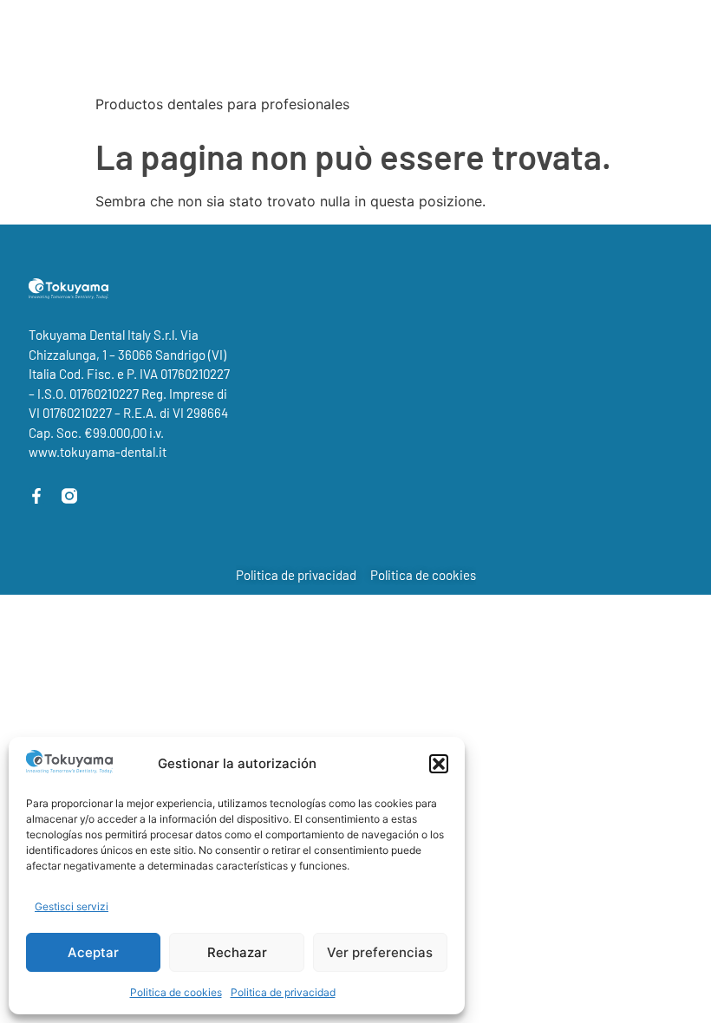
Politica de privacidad (283, 992)
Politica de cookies (176, 992)
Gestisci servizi (71, 906)
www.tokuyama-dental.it (97, 451)
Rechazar (237, 952)
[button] (438, 763)
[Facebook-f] (36, 496)
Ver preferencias (380, 952)
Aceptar (93, 952)
